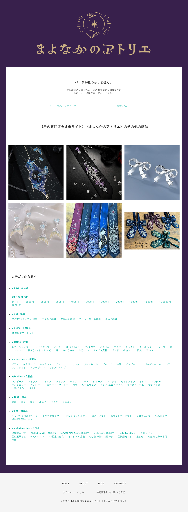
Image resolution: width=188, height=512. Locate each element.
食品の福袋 (111, 319)
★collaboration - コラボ (26, 428)
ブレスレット (91, 364)
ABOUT (83, 483)
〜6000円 (104, 302)
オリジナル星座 (76, 436)
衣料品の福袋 (68, 319)
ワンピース (18, 381)
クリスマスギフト (52, 416)
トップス (33, 381)
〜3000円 (58, 302)
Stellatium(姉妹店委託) (43, 433)
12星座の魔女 (56, 436)
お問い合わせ (124, 106)
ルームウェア (89, 385)
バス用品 (105, 347)
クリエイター (147, 433)
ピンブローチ (133, 364)
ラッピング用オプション (25, 416)
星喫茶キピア (19, 433)
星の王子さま (19, 436)
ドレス (143, 381)
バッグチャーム (152, 364)
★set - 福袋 (18, 314)
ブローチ (107, 364)
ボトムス (47, 381)
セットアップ (128, 381)
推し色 (140, 436)
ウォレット (36, 385)
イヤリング (29, 364)
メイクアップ (42, 347)
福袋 (14, 440)
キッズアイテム (135, 385)
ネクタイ (112, 381)
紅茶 (23, 402)
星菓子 (42, 402)
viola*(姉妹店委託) (104, 433)
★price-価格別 (20, 297)
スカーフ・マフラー (57, 385)
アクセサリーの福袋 (90, 319)
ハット (85, 381)
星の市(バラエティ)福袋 (24, 319)
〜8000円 (134, 302)
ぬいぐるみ (69, 350)
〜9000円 (149, 302)
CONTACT (120, 483)
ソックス (61, 381)
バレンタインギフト (76, 416)
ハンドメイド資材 (97, 350)
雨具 (139, 350)
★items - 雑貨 (20, 342)
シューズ (98, 381)
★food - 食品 (19, 397)
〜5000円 (89, 302)
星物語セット (125, 436)
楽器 (81, 350)
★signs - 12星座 (21, 328)
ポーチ (57, 347)
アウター (156, 381)
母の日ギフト (99, 416)
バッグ (73, 381)
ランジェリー (19, 385)
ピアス (15, 364)
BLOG (101, 483)
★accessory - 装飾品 (24, 359)
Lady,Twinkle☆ (127, 433)
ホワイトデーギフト (121, 416)
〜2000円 (43, 302)
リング (75, 364)
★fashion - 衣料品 (22, 376)
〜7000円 (119, 302)
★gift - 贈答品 (20, 411)
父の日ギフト (162, 416)
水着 (75, 385)
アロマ (149, 350)
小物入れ (128, 350)
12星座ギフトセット (23, 333)
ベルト (32, 388)
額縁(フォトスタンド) (39, 350)
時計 (119, 364)
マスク (117, 347)
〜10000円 (165, 302)
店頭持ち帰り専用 (157, 436)
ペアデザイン (37, 367)
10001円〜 (18, 305)
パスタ (54, 402)
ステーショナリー (21, 347)
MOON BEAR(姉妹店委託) (74, 433)
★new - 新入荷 (20, 288)
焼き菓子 (67, 402)
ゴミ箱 (115, 350)
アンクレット (19, 367)
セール (15, 302)
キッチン (130, 347)
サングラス (154, 385)
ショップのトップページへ (64, 106)
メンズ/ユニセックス (112, 385)
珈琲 (14, 402)
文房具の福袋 (49, 319)
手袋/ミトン (18, 388)
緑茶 (32, 402)
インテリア (90, 347)
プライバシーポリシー (75, 492)
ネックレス (46, 364)
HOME (65, 483)
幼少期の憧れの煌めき (101, 436)
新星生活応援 (143, 416)
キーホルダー (147, 347)
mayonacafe (37, 436)
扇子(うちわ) (72, 347)
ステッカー (18, 350)
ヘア (168, 364)
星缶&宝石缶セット (22, 419)
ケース (161, 347)
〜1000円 (28, 302)
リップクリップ (57, 367)
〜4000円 (73, 302)
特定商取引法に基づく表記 (111, 492)
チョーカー (62, 364)
